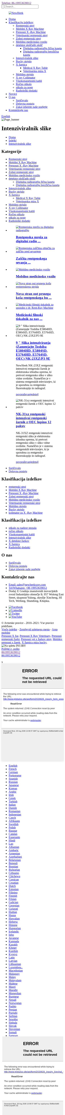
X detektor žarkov (19, 540)
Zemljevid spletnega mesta (35, 629)
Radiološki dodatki (26, 90)
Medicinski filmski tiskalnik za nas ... (29, 317)
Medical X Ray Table (35, 67)
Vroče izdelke (9, 629)
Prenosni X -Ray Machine (31, 32)
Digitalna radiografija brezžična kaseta (37, 185)
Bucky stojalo (24, 61)
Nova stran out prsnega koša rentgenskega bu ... (34, 296)
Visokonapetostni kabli (29, 80)
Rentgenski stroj (25, 25)
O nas (12, 97)
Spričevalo (22, 100)
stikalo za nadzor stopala (22, 527)
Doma (12, 19)
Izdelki (12, 140)
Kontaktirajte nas (18, 110)
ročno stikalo (16, 531)
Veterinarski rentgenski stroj (31, 35)
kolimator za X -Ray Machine (26, 512)
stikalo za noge (24, 87)
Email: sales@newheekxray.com (27, 584)
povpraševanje (24, 394)
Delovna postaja (25, 103)
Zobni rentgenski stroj (28, 38)
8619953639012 (10, 652)
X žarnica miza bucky (34, 642)
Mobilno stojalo (25, 74)
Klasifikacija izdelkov (21, 22)
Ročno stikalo (24, 84)
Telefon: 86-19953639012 (16, 3)
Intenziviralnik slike (27, 58)
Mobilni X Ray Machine (30, 28)
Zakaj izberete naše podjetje (31, 106)
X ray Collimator (25, 77)
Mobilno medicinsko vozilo (31, 41)
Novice (13, 93)
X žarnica (21, 64)
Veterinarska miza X (34, 71)
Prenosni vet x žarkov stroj (36, 639)
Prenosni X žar (9, 635)
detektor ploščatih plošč (29, 45)
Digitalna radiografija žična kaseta (42, 48)
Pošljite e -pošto (10, 648)
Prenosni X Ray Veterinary (35, 635)
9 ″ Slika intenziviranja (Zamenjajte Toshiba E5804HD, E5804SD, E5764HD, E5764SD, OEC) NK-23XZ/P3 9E (33, 350)
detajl (35, 394)
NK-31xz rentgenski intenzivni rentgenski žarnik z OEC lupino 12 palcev (33, 420)
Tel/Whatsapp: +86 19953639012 (28, 587)
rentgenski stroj (17, 486)
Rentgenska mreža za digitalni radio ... (31, 239)
